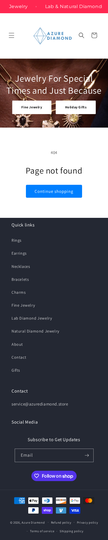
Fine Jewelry (31, 107)
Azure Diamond (33, 522)
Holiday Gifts (76, 107)
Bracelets (20, 279)
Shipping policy (72, 531)
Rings (17, 240)
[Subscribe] (87, 455)
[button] (11, 35)
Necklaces (21, 266)
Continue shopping (54, 191)
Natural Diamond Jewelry (35, 331)
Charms (19, 292)
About (17, 344)
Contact (19, 357)
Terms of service (42, 531)
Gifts (16, 370)
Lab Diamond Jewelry (32, 318)
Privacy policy (87, 522)
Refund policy (61, 522)
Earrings (19, 253)
